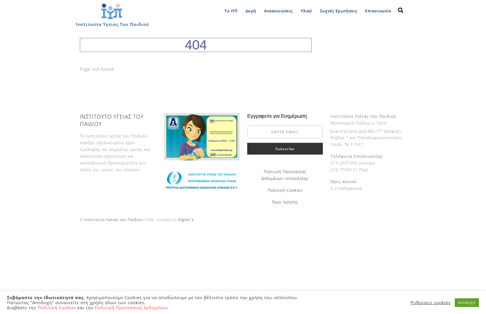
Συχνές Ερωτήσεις (338, 10)
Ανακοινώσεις (278, 10)
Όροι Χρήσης (285, 202)
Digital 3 (186, 219)
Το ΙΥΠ (230, 10)
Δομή (251, 10)
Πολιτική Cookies (285, 190)
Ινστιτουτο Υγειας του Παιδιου (113, 219)
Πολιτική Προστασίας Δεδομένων (131, 307)
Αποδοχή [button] (467, 302)
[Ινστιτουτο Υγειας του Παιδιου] (111, 18)
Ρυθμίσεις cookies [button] (431, 302)
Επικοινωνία (378, 10)
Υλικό (306, 10)
